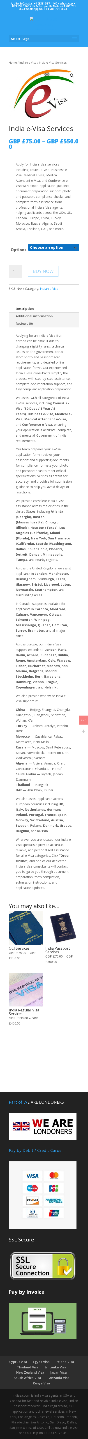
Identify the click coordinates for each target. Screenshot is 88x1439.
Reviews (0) (24, 323)
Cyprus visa (18, 1362)
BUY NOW (43, 271)
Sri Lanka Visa (55, 1367)
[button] (72, 75)
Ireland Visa (65, 1362)
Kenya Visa (41, 1383)
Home (13, 62)
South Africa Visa (27, 1378)
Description (25, 308)
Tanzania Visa (58, 1378)
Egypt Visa (41, 1362)
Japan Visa (58, 1372)
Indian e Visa (28, 62)
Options (18, 249)
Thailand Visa (28, 1367)
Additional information (34, 316)
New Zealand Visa (30, 1372)
